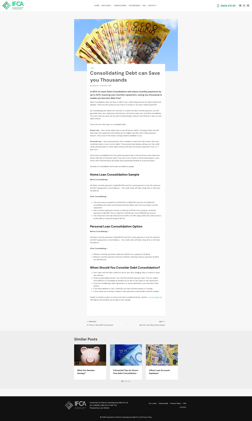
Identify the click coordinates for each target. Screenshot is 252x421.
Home (96, 5)
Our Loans (153, 403)
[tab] (122, 381)
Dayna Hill (95, 86)
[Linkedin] (248, 5)
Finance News (120, 5)
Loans (92, 68)
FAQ (144, 5)
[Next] (174, 362)
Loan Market (104, 408)
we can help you (155, 297)
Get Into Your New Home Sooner (152, 323)
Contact (183, 407)
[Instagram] (244, 5)
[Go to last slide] (77, 362)
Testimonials (134, 5)
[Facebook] (240, 5)
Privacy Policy (147, 417)
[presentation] (90, 355)
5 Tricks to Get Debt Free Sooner (100, 323)
